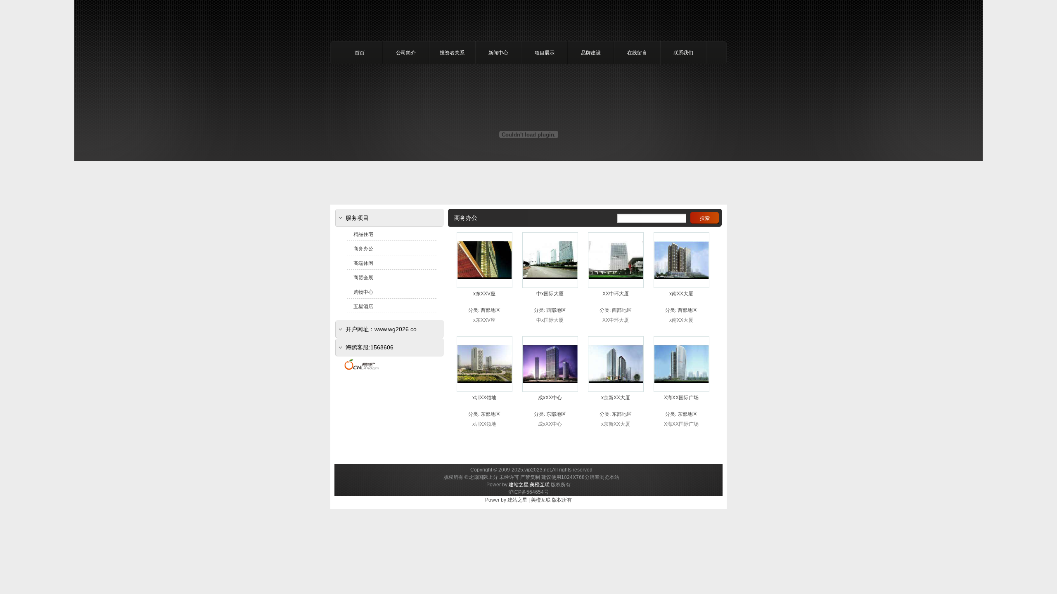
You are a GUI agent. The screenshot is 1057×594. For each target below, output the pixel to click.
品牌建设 (591, 53)
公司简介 (406, 53)
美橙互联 (540, 485)
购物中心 (363, 292)
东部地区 (490, 414)
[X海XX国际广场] (681, 389)
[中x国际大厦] (550, 285)
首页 (360, 53)
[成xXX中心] (550, 389)
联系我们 (683, 53)
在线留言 (637, 53)
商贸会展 (363, 277)
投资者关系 (452, 53)
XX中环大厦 (615, 294)
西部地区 (490, 310)
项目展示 (545, 53)
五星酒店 (363, 306)
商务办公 (363, 249)
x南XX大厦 (681, 294)
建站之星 (518, 485)
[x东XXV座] (484, 285)
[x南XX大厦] (681, 286)
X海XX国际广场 (681, 398)
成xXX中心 (550, 398)
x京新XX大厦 (615, 398)
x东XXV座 (484, 294)
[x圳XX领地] (484, 389)
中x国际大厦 (550, 294)
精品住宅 (363, 234)
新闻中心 (498, 53)
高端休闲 (363, 263)
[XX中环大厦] (615, 285)
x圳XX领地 (484, 398)
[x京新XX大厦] (615, 389)
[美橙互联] (362, 369)
